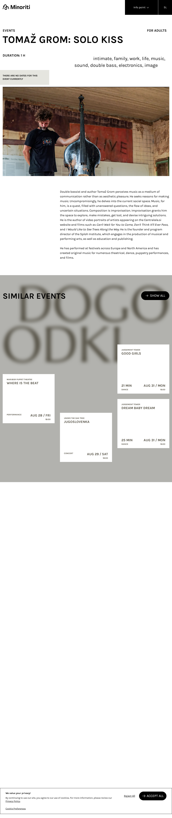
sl (165, 7)
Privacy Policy (13, 801)
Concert (68, 453)
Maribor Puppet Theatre (19, 379)
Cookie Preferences (16, 808)
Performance (14, 414)
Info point (140, 7)
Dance (124, 389)
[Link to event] (29, 398)
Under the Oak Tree (74, 418)
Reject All (129, 795)
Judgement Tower (130, 350)
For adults (157, 30)
